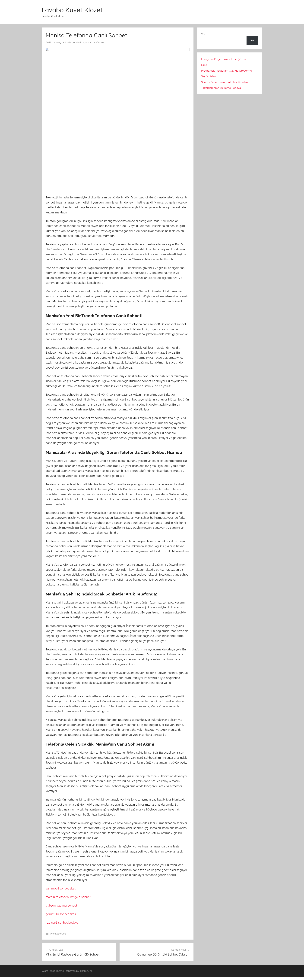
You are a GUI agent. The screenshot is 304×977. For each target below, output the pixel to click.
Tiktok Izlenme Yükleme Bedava (221, 87)
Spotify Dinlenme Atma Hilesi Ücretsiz (224, 82)
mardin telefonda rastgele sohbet (68, 897)
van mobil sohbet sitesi (61, 888)
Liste (204, 64)
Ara (203, 33)
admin (88, 42)
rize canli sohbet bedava (62, 922)
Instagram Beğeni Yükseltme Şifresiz (223, 59)
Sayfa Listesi (208, 76)
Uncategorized (58, 933)
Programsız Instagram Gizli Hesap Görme (226, 70)
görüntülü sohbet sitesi (61, 914)
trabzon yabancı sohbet (61, 905)
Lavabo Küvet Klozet (72, 10)
